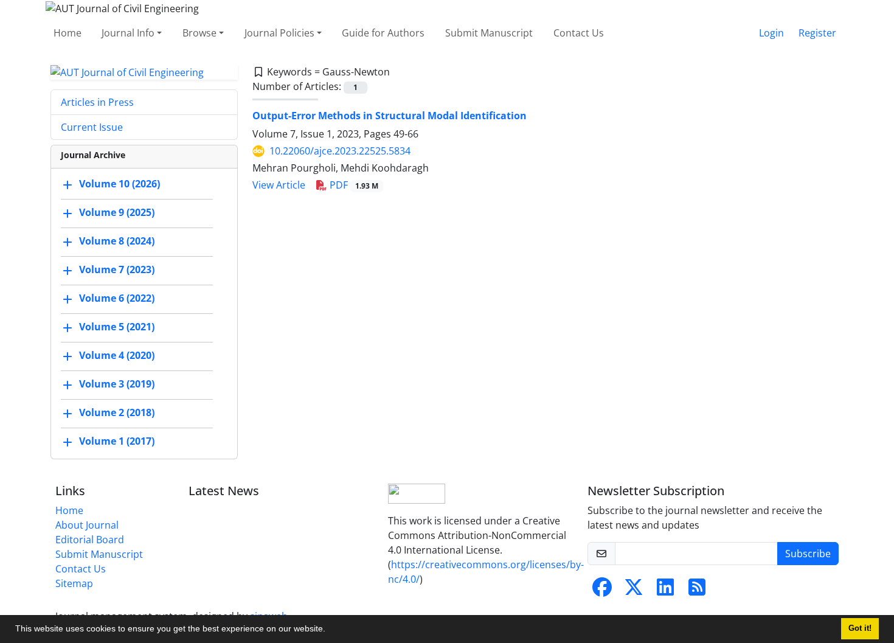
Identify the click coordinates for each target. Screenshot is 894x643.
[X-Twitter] (633, 590)
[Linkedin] (665, 590)
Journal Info (128, 33)
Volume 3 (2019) (116, 384)
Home (67, 33)
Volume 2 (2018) (116, 413)
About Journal (87, 525)
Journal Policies (279, 33)
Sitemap (74, 583)
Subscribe (808, 553)
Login (771, 33)
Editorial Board (89, 539)
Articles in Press (97, 102)
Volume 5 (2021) (116, 327)
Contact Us (578, 33)
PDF (352, 185)
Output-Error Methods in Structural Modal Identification (389, 115)
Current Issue (92, 127)
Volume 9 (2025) (116, 213)
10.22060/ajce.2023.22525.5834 (340, 151)
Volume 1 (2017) (116, 441)
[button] (329, 630)
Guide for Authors (383, 33)
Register (817, 33)
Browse (199, 33)
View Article (278, 185)
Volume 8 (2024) (116, 241)
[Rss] (697, 590)
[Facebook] (602, 590)
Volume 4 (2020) (116, 356)
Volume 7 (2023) (116, 270)
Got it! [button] (859, 628)
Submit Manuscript (489, 33)
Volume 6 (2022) (116, 298)
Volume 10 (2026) (119, 184)
